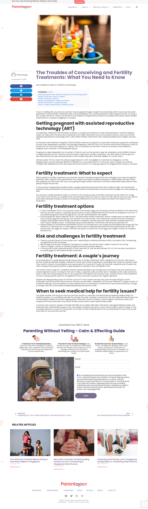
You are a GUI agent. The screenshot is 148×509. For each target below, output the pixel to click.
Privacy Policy (84, 502)
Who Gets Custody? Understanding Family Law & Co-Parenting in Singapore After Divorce (71, 461)
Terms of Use (73, 502)
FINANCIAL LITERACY (100, 7)
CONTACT (112, 490)
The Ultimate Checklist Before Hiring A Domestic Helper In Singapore (29, 460)
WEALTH (85, 7)
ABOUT (100, 490)
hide (50, 92)
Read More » (15, 467)
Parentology (70, 85)
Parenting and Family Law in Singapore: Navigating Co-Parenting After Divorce (117, 460)
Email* (78, 367)
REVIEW (90, 490)
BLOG (128, 7)
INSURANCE (72, 7)
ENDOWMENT (52, 490)
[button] (137, 7)
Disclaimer (62, 502)
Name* (78, 359)
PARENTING (117, 7)
